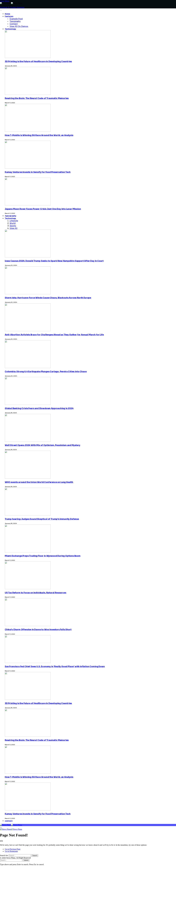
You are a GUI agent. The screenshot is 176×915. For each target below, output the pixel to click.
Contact (14, 24)
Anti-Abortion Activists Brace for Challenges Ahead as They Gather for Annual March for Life (54, 334)
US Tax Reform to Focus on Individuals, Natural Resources (35, 592)
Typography (15, 21)
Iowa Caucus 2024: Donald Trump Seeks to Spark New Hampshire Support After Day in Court (54, 261)
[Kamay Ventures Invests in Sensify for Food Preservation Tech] (28, 861)
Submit (26, 860)
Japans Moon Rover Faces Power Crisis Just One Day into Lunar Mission (43, 209)
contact (9, 821)
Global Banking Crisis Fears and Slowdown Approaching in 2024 (39, 408)
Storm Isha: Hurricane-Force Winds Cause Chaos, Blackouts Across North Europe (48, 298)
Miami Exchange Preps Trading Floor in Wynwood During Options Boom (42, 556)
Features (9, 16)
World (13, 223)
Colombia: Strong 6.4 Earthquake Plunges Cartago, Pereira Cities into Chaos (46, 371)
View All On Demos (19, 26)
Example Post (16, 19)
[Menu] (1, 827)
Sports (13, 226)
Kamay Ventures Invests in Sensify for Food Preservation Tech (38, 172)
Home (7, 14)
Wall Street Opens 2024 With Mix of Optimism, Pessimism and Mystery (42, 445)
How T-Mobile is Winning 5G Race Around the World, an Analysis (39, 135)
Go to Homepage (11, 851)
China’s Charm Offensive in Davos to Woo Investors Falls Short (38, 629)
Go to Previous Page (12, 849)
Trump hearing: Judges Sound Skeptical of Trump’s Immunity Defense (42, 519)
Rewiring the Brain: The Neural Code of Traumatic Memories (37, 98)
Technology (10, 29)
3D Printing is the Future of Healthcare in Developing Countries (38, 61)
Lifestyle (14, 220)
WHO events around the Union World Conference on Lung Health (39, 482)
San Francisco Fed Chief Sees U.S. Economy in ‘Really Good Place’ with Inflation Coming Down (55, 666)
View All (13, 228)
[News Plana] (11, 825)
